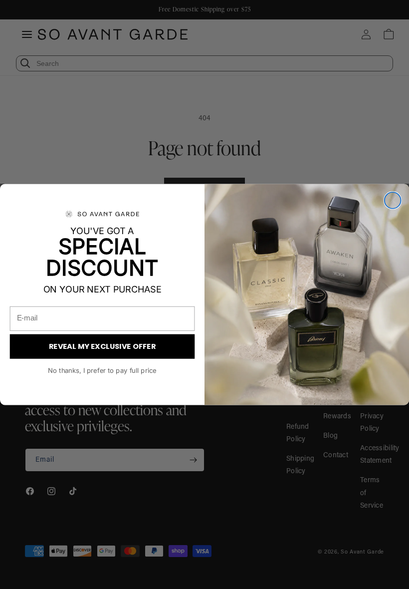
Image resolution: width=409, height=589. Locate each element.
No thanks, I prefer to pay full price (102, 370)
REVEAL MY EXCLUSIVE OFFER (102, 346)
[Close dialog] (393, 200)
